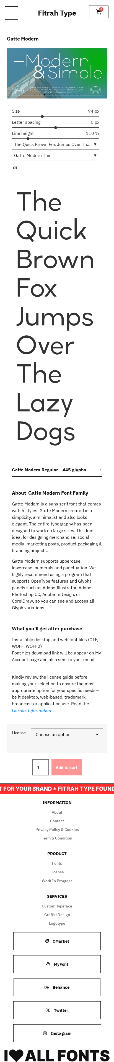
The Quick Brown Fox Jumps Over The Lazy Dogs (55, 317)
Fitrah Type (57, 12)
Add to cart (66, 767)
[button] (34, 94)
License (19, 733)
